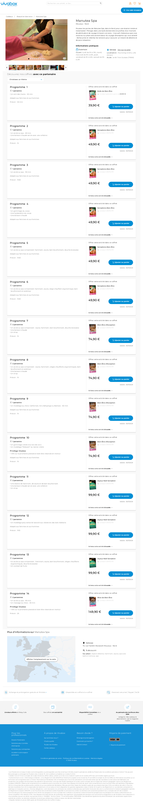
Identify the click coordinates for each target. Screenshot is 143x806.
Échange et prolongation (85, 738)
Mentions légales (96, 758)
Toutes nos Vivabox (51, 744)
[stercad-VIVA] (118, 741)
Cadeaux (9, 17)
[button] (8, 38)
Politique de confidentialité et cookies (76, 758)
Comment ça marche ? (85, 741)
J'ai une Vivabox (133, 10)
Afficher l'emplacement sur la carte (41, 659)
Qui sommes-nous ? (51, 738)
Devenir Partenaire (18, 740)
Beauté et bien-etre (24, 17)
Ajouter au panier (122, 107)
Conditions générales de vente (51, 758)
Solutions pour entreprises (21, 749)
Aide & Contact (82, 744)
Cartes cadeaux (49, 748)
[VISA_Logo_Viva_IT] (112, 741)
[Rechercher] (101, 3)
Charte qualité (49, 741)
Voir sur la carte (124, 50)
